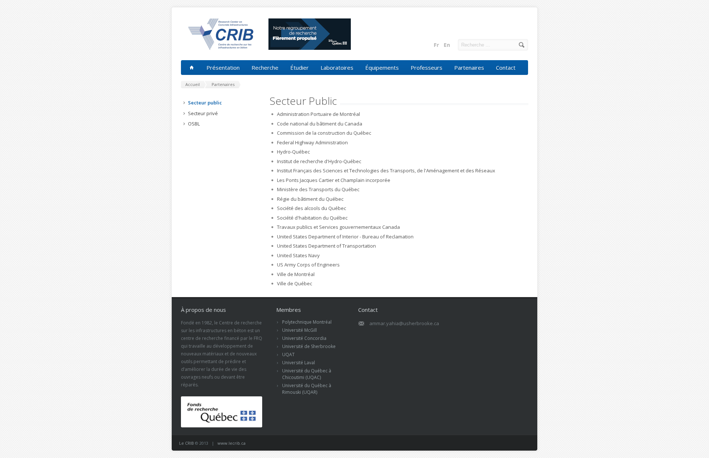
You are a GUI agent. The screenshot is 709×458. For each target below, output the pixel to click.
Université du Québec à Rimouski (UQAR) (306, 388)
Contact (506, 67)
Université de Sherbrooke (309, 346)
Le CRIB (186, 443)
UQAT (288, 354)
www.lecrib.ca (232, 443)
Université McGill (299, 330)
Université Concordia (304, 338)
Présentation (223, 67)
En (447, 45)
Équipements (382, 67)
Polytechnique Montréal (307, 322)
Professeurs (426, 67)
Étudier (299, 67)
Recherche (264, 67)
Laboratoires (337, 67)
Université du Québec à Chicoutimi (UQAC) (306, 374)
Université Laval (298, 362)
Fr (436, 45)
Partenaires (469, 67)
